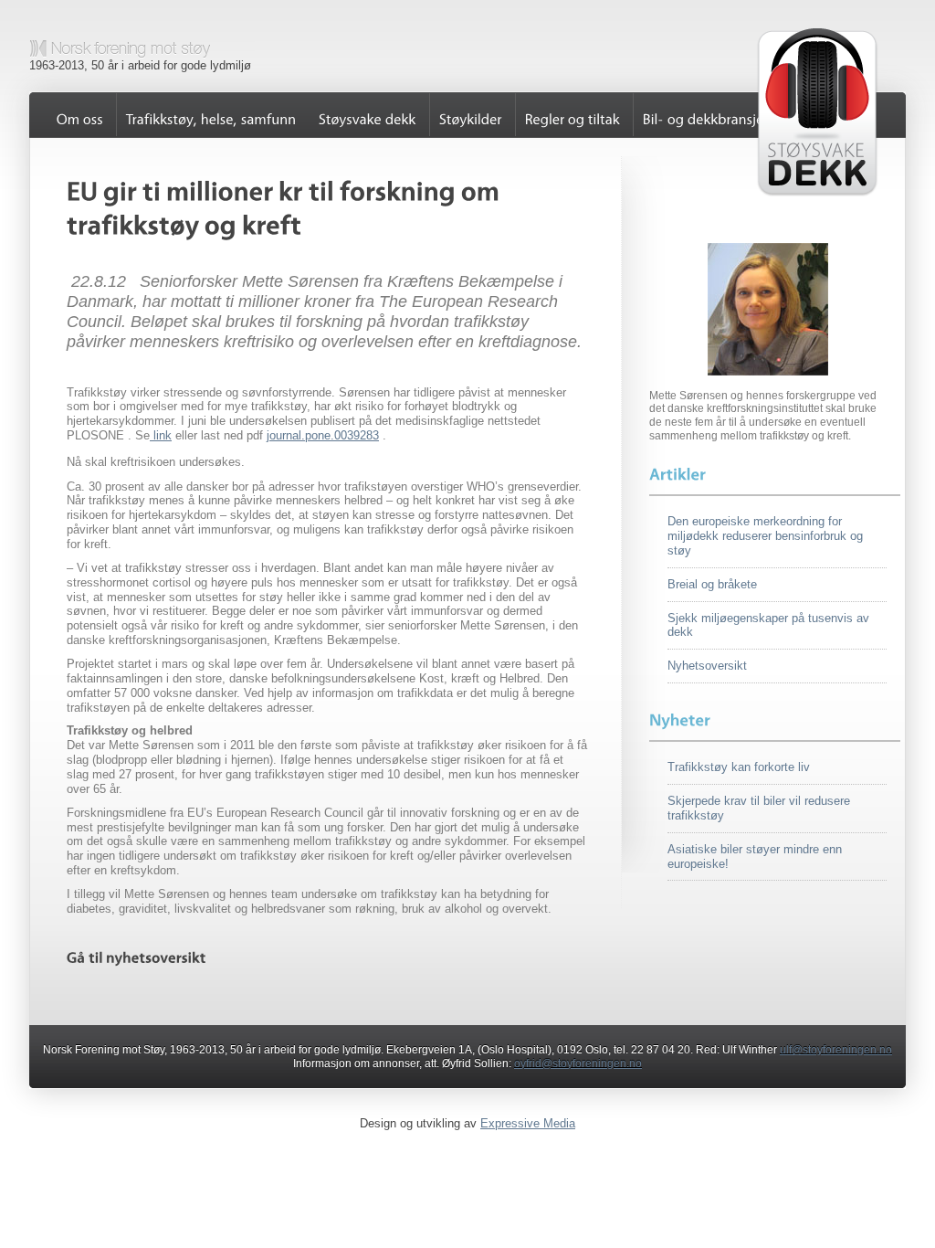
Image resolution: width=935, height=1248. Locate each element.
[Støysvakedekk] (367, 114)
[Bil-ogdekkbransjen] (707, 114)
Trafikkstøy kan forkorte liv (738, 767)
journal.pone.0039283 (323, 435)
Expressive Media (527, 1123)
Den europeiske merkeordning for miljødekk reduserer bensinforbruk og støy (765, 535)
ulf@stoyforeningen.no (836, 1049)
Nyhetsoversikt (707, 665)
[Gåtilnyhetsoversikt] (136, 958)
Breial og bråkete (712, 584)
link (161, 435)
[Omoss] (79, 114)
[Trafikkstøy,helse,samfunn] (211, 114)
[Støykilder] (470, 114)
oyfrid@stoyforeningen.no (578, 1063)
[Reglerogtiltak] (572, 114)
